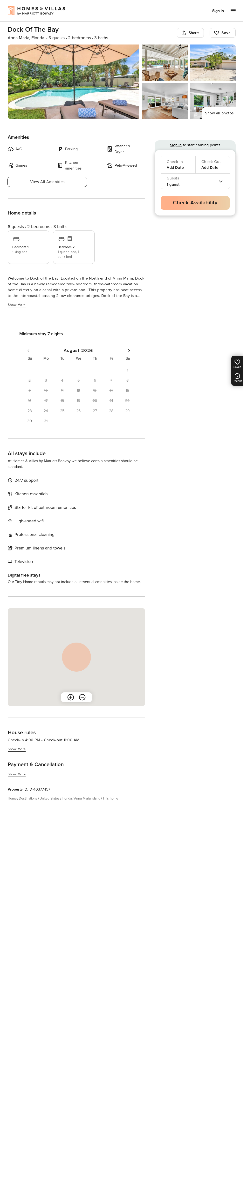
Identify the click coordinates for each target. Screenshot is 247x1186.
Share (194, 32)
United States (50, 798)
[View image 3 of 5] (213, 62)
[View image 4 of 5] (165, 101)
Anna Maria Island (87, 798)
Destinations (28, 798)
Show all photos (219, 113)
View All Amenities (47, 181)
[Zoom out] (82, 697)
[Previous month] (28, 351)
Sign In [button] (218, 10)
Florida (67, 798)
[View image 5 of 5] (213, 101)
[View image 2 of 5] (165, 62)
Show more (17, 305)
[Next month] (129, 351)
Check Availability (195, 203)
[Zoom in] (71, 697)
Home (12, 798)
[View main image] (73, 81)
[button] (29, 421)
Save (226, 32)
